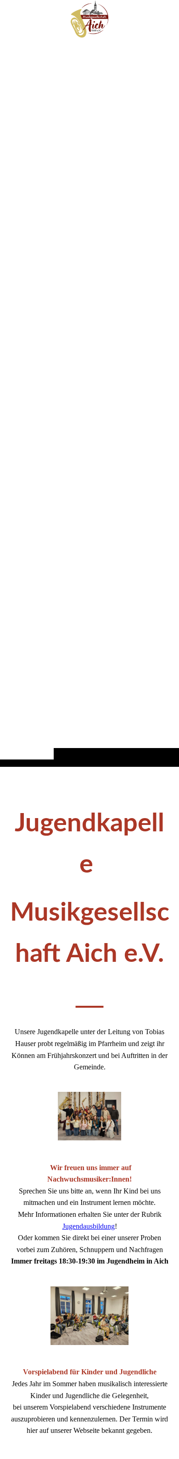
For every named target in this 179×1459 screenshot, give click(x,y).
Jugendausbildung (88, 1226)
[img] (89, 401)
